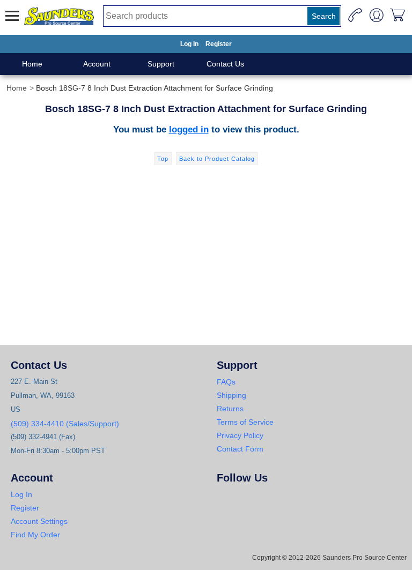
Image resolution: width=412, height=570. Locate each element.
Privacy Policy (240, 435)
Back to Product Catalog (217, 159)
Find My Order (35, 534)
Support (161, 64)
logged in (189, 129)
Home (32, 64)
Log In (189, 44)
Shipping (231, 395)
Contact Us (225, 64)
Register (218, 44)
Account (97, 64)
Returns (230, 408)
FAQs (226, 381)
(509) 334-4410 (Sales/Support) (65, 423)
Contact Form (240, 449)
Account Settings (39, 521)
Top (162, 159)
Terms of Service (245, 422)
